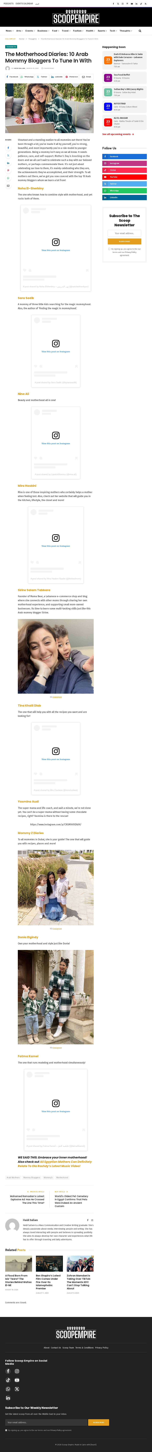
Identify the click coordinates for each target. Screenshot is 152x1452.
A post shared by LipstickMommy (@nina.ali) (56, 474)
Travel (65, 31)
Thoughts (125, 31)
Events (29, 31)
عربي (37, 4)
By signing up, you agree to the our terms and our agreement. (126, 252)
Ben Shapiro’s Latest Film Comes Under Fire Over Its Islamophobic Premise (48, 1282)
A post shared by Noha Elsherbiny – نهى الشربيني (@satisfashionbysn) (55, 286)
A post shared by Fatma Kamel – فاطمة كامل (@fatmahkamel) (56, 1146)
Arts (18, 31)
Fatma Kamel (28, 1056)
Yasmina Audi (28, 802)
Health (89, 31)
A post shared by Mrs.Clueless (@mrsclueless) (56, 790)
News (9, 31)
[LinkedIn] (8, 163)
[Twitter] (8, 155)
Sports (101, 31)
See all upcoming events (118, 134)
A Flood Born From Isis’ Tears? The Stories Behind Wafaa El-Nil (18, 1280)
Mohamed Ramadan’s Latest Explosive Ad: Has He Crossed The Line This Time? (27, 1199)
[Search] (139, 30)
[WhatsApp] (8, 178)
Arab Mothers (13, 1177)
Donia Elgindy (28, 937)
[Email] (8, 186)
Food (54, 31)
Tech (112, 31)
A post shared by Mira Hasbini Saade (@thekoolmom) (56, 578)
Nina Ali (23, 394)
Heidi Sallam (19, 68)
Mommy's (48, 1177)
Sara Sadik (26, 298)
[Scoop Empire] (76, 17)
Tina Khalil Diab (29, 706)
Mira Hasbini (27, 486)
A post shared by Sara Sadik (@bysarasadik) (56, 382)
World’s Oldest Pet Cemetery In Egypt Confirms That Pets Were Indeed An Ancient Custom (71, 1201)
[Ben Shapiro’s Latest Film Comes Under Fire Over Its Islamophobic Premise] (49, 1264)
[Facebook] (8, 148)
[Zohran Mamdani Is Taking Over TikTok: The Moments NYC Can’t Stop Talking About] (80, 1264)
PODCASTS (9, 4)
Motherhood (62, 1177)
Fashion (77, 31)
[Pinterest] (8, 170)
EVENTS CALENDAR (24, 4)
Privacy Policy (130, 252)
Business (42, 31)
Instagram (57, 697)
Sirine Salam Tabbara (34, 590)
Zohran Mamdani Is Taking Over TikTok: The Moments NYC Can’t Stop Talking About (79, 1282)
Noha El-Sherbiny (31, 188)
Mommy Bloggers (31, 1177)
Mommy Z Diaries (31, 833)
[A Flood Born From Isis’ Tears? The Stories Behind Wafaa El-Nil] (18, 1264)
